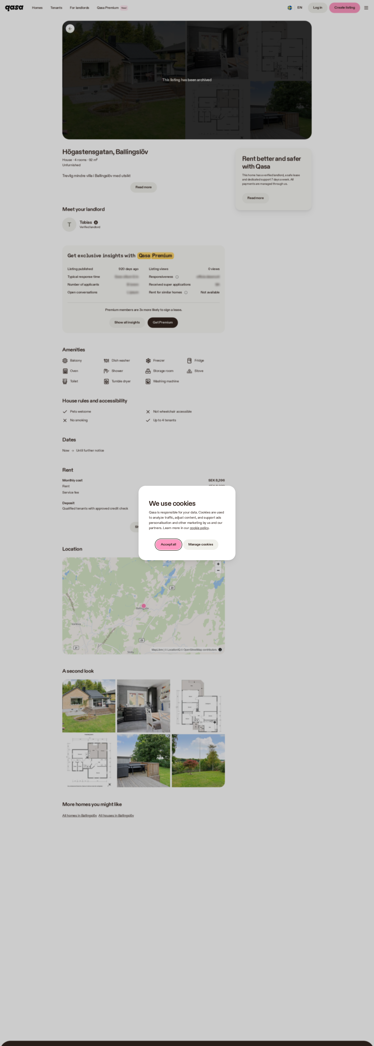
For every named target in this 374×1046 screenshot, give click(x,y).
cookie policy (199, 528)
